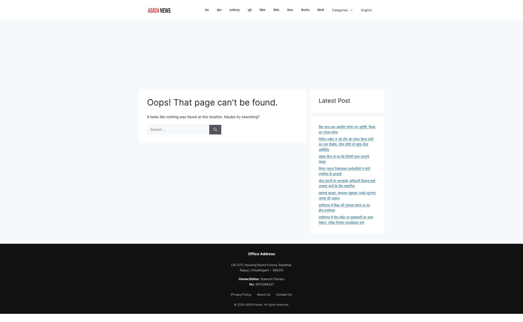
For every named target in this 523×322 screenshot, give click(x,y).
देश (207, 10)
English (366, 10)
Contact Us (284, 294)
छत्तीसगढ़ (235, 10)
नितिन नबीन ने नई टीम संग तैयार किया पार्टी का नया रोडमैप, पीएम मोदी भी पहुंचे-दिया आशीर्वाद (346, 144)
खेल (219, 10)
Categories (340, 10)
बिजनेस (305, 10)
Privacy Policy (241, 294)
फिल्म (290, 10)
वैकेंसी (320, 10)
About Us (264, 294)
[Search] (215, 130)
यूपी (249, 10)
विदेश (262, 10)
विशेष (276, 10)
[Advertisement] (261, 51)
